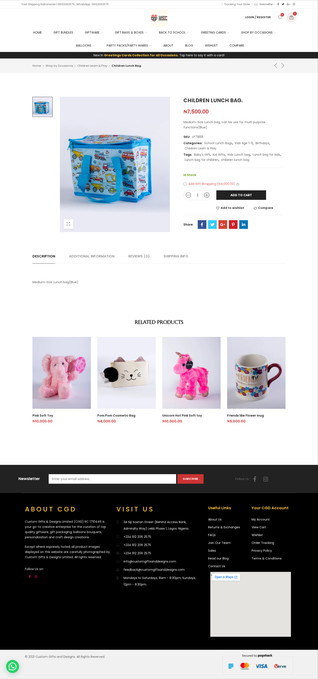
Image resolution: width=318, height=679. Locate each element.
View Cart (259, 527)
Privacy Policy (262, 550)
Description (43, 256)
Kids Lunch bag (239, 154)
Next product (283, 65)
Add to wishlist (232, 208)
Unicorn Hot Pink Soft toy (182, 415)
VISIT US (135, 509)
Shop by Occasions (59, 66)
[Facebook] (278, 4)
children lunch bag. (235, 160)
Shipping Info (176, 256)
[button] (12, 666)
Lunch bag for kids (266, 154)
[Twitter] (283, 4)
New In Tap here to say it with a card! (159, 55)
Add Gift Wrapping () (211, 184)
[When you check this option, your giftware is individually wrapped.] (237, 184)
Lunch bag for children (201, 160)
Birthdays (262, 143)
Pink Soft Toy (42, 415)
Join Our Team (219, 543)
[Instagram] (293, 4)
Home (36, 66)
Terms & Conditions (267, 558)
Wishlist (257, 535)
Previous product (275, 65)
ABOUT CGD (51, 509)
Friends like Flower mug (245, 415)
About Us (215, 519)
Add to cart (241, 195)
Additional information (91, 256)
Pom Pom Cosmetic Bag (116, 415)
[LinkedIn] (243, 224)
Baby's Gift (202, 154)
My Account (261, 519)
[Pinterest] (233, 224)
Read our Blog (218, 558)
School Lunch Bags (218, 143)
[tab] (43, 256)
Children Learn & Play (92, 66)
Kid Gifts (219, 154)
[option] (42, 107)
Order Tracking (263, 543)
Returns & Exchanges (224, 527)
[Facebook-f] (254, 479)
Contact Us (216, 566)
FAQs (212, 535)
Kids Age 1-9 (244, 143)
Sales (212, 550)
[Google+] (288, 4)
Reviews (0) (139, 256)
